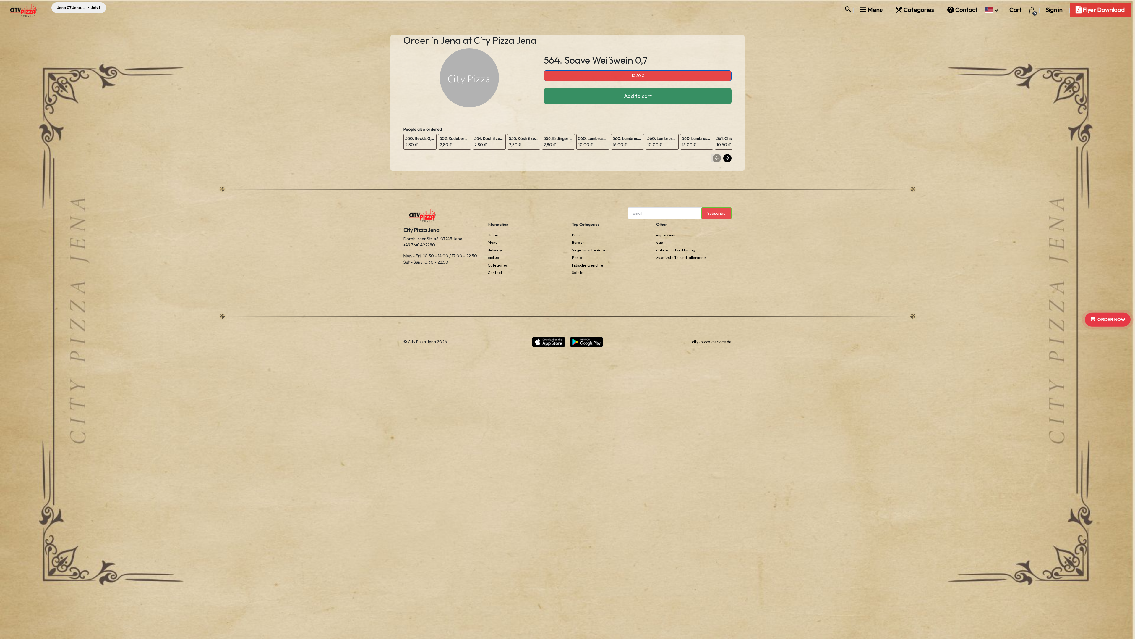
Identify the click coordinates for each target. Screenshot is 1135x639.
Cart (1016, 9)
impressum (665, 235)
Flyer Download (1103, 9)
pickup (493, 257)
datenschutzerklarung (675, 250)
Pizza (577, 235)
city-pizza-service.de (712, 341)
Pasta (577, 257)
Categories (918, 9)
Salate (577, 272)
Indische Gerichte (587, 265)
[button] (991, 9)
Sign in (1054, 9)
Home (493, 235)
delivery (495, 250)
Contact (966, 9)
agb (659, 242)
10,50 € (638, 75)
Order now (1111, 319)
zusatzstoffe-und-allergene (681, 257)
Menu (875, 9)
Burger (578, 242)
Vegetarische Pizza (589, 250)
